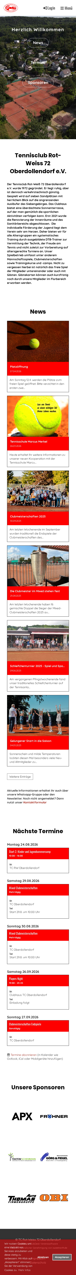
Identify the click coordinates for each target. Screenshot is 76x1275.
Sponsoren (38, 82)
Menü (68, 8)
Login (51, 8)
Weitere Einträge (20, 776)
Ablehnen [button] (43, 1257)
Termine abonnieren (24, 1055)
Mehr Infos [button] (24, 1270)
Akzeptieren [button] (62, 1257)
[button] (38, 860)
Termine (38, 62)
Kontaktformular (35, 802)
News (38, 42)
